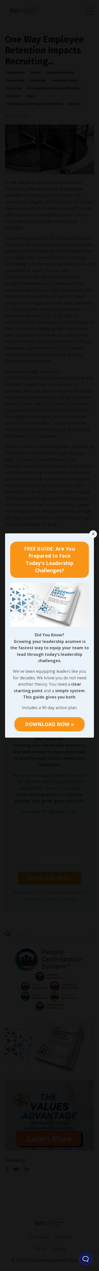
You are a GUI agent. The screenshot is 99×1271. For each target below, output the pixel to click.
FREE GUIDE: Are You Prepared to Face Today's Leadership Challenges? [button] (49, 559)
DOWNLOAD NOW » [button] (49, 724)
